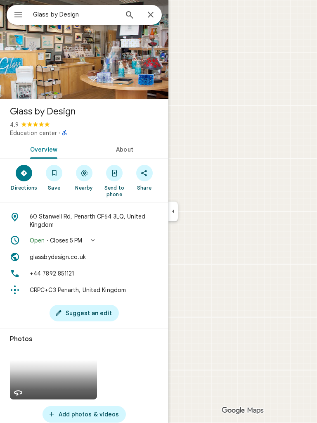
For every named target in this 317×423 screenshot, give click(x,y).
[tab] (42, 149)
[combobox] (75, 14)
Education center (33, 133)
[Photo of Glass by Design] (84, 49)
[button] (84, 240)
